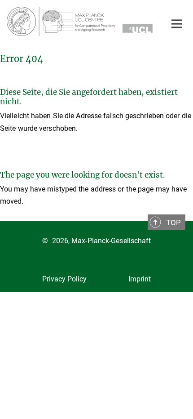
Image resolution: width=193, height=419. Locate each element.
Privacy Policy (64, 279)
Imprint (139, 279)
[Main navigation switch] (177, 24)
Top (173, 222)
